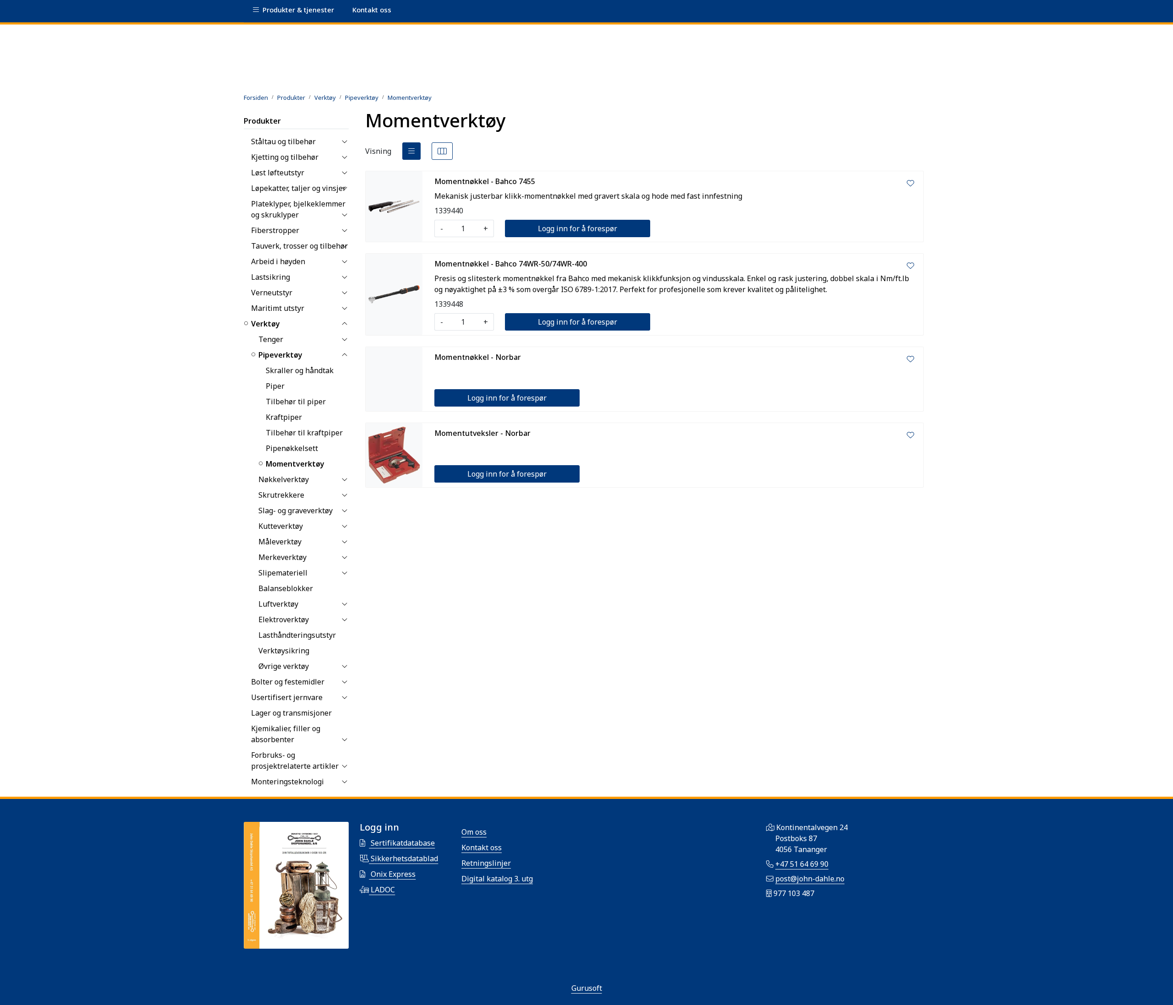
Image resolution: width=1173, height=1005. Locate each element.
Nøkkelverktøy (283, 479)
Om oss (474, 832)
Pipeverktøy (280, 355)
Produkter (262, 121)
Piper (275, 386)
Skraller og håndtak (300, 370)
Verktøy (265, 324)
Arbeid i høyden (278, 261)
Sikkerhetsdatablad (403, 858)
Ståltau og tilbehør (283, 141)
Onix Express (392, 874)
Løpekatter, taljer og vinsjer (298, 188)
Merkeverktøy (282, 557)
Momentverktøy (295, 464)
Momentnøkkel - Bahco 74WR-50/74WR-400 (510, 264)
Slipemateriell (282, 573)
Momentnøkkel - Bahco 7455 (484, 181)
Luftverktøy (278, 604)
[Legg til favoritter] (910, 183)
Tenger (270, 339)
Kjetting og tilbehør (284, 157)
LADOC (382, 890)
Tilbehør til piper (296, 402)
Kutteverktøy (280, 526)
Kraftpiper (284, 417)
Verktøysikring (283, 651)
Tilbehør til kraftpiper (304, 433)
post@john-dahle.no (809, 879)
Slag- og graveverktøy (295, 510)
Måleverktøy (279, 542)
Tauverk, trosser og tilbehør (299, 246)
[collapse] (344, 141)
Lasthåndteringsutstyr (297, 635)
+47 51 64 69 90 (801, 864)
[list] (411, 151)
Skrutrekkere (281, 495)
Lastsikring (270, 277)
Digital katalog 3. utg (497, 879)
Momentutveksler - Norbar (482, 433)
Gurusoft (586, 988)
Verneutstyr (271, 293)
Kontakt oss (481, 847)
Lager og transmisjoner (291, 713)
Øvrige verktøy (283, 666)
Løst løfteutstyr (277, 173)
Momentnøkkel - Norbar (477, 357)
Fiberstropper (275, 230)
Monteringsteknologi (287, 782)
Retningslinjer (486, 863)
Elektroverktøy (283, 619)
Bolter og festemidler (287, 682)
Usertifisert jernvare (287, 697)
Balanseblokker (285, 588)
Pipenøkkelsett (292, 448)
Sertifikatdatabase (402, 843)
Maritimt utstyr (277, 308)
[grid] (442, 151)
